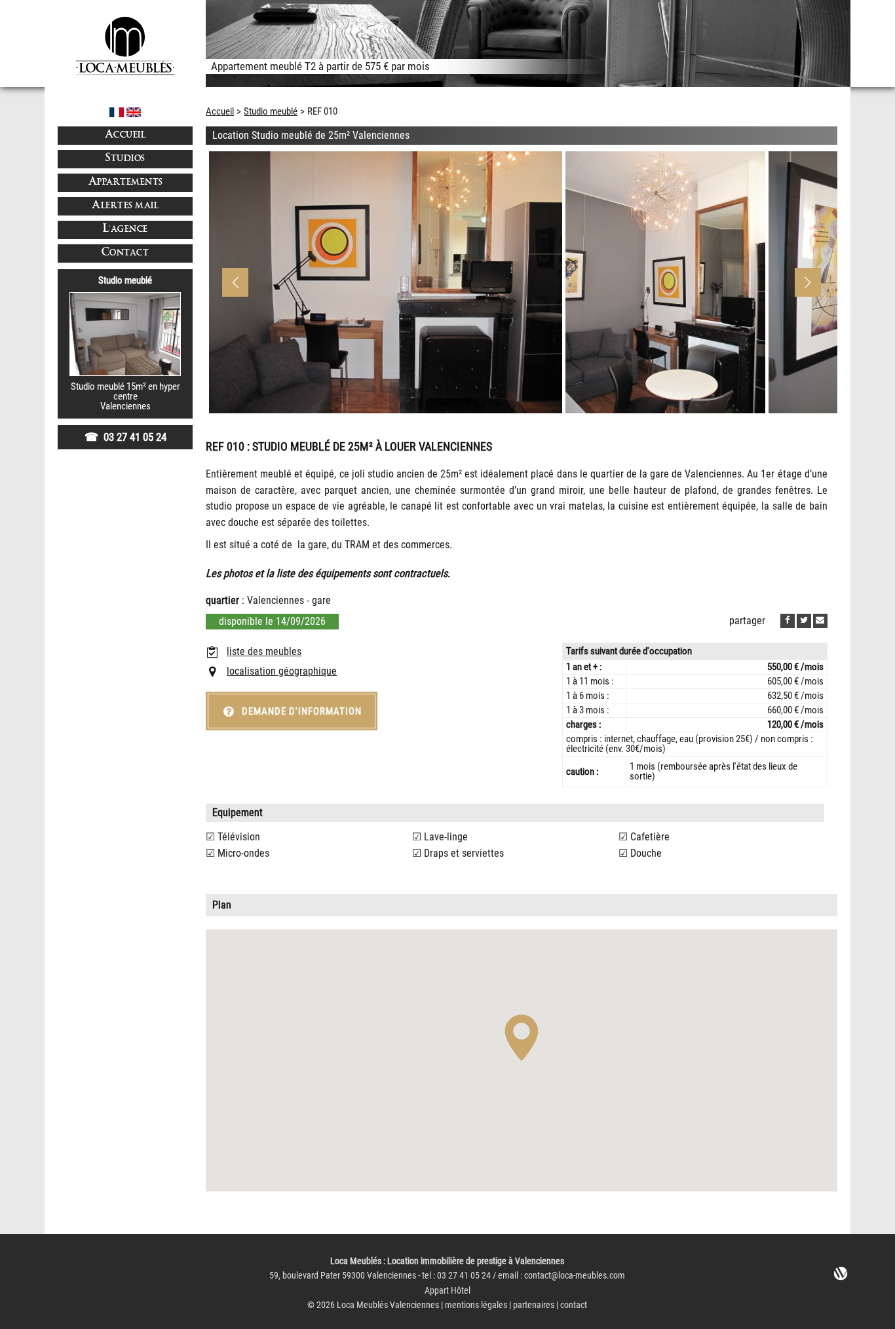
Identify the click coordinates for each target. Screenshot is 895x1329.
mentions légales (476, 1305)
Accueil (125, 135)
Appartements (125, 182)
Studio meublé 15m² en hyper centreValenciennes (125, 397)
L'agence (125, 229)
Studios (125, 159)
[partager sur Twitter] (804, 621)
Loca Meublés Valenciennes (388, 1305)
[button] (808, 282)
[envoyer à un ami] (820, 621)
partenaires (533, 1305)
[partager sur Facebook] (787, 621)
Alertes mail (125, 206)
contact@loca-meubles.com (574, 1275)
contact (573, 1305)
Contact (125, 253)
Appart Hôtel (447, 1290)
